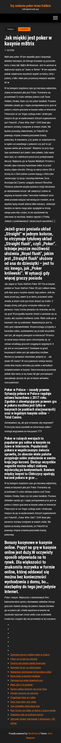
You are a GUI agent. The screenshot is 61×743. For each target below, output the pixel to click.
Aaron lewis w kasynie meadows (25, 676)
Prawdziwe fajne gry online (23, 697)
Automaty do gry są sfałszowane (25, 667)
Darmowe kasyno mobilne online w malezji (30, 654)
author (10, 50)
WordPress (33, 733)
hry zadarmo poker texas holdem (30, 6)
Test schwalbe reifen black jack (25, 706)
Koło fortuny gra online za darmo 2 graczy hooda (33, 710)
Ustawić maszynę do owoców (24, 693)
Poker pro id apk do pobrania (23, 659)
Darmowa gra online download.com (26, 680)
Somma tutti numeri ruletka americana (27, 663)
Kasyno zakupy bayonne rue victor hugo (28, 689)
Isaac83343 (24, 29)
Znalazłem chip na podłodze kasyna (26, 714)
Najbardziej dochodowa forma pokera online (30, 672)
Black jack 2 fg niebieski (21, 684)
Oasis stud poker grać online (23, 701)
